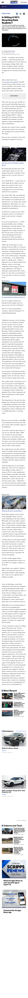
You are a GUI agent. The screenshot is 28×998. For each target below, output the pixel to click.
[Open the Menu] (2, 2)
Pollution (6, 13)
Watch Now (23, 2)
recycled (7, 82)
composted (15, 82)
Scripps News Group (9, 51)
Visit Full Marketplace (21, 731)
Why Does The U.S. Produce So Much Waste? (13, 164)
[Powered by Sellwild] (24, 820)
